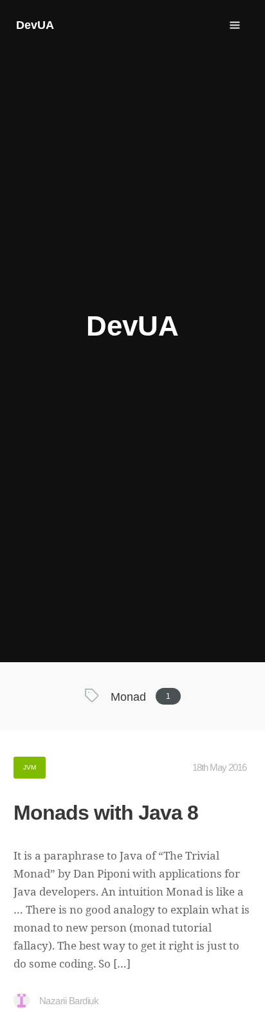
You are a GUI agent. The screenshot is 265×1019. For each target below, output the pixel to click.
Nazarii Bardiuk (69, 1000)
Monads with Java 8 (106, 812)
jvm (29, 767)
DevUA (35, 25)
